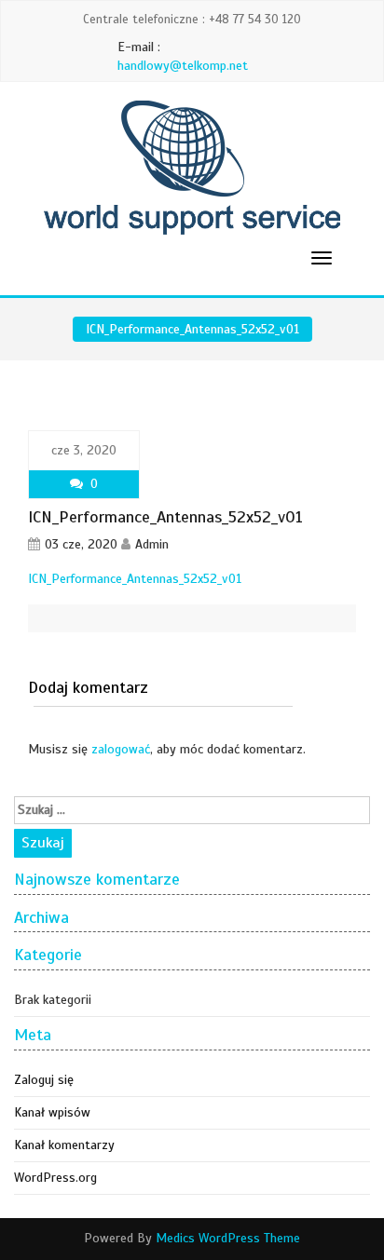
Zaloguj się (44, 1080)
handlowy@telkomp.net (182, 66)
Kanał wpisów (52, 1112)
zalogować (120, 749)
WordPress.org (55, 1177)
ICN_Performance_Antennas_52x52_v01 (134, 579)
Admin (152, 544)
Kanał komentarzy (64, 1145)
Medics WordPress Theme (228, 1238)
